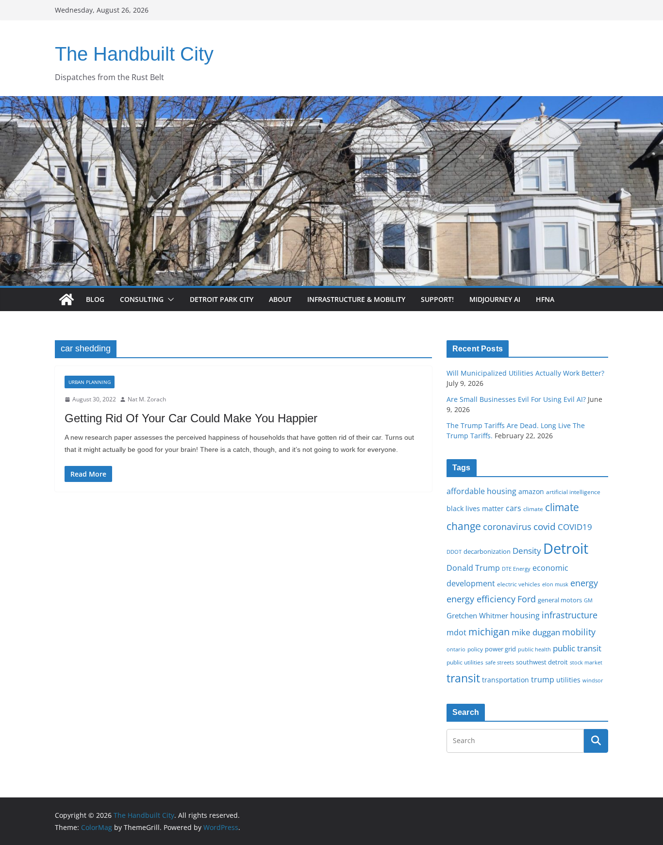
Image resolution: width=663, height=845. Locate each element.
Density (527, 550)
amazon (531, 491)
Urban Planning (89, 382)
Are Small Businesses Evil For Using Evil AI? (516, 399)
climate (533, 509)
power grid (500, 649)
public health (534, 649)
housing (525, 615)
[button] (169, 299)
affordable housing (481, 491)
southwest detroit (542, 662)
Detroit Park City (221, 299)
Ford (526, 599)
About (280, 299)
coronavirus (507, 526)
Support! (437, 299)
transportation (505, 679)
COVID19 (575, 526)
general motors (560, 600)
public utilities (465, 662)
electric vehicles (518, 584)
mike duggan (536, 632)
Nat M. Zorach (147, 399)
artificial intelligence (573, 492)
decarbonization (487, 551)
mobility (579, 632)
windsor (592, 680)
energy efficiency (481, 599)
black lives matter (475, 508)
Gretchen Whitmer (477, 615)
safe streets (499, 662)
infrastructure (569, 615)
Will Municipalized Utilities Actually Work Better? (525, 373)
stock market (586, 662)
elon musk (555, 584)
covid (544, 526)
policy (475, 649)
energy (584, 583)
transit (463, 678)
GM (588, 600)
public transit (577, 648)
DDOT (454, 551)
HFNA (545, 299)
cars (513, 508)
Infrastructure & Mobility (356, 299)
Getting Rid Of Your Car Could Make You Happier (191, 418)
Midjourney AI (494, 299)
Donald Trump (473, 568)
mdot (456, 632)
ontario (456, 649)
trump (542, 679)
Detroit (565, 548)
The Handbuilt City (134, 54)
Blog (95, 299)
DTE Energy (516, 568)
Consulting (142, 299)
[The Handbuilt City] (331, 103)
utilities (568, 679)
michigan (489, 631)
